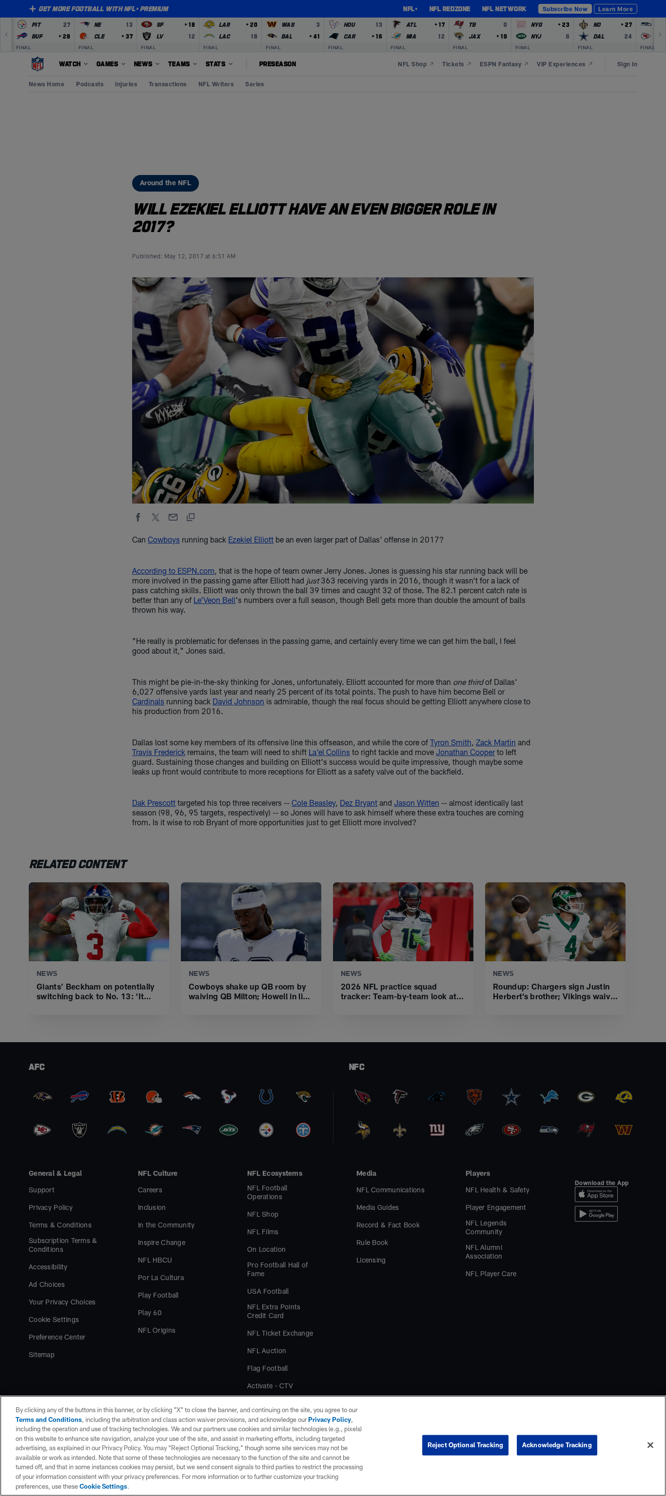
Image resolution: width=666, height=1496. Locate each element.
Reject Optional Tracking (465, 1445)
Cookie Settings (103, 1486)
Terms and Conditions (49, 1419)
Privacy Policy (329, 1419)
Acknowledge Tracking (557, 1445)
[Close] (650, 1445)
